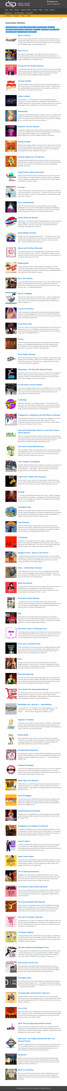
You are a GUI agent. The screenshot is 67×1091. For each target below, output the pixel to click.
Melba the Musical (25, 583)
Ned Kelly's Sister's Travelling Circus (32, 629)
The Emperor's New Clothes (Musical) (32, 887)
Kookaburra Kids (24, 507)
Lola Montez (22, 537)
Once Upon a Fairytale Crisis (29, 644)
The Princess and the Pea (28, 963)
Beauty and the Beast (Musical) (30, 248)
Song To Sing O (24, 841)
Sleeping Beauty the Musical (29, 811)
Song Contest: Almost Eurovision (31, 172)
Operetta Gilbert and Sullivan (14, 29)
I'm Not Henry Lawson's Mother (30, 385)
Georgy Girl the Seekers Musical (30, 66)
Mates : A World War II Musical (30, 568)
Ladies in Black (24, 96)
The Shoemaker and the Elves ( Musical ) (34, 993)
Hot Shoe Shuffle (24, 81)
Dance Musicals (42, 27)
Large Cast (51, 27)
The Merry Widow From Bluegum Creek (33, 947)
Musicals (16, 16)
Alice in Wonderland (26, 202)
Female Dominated (11, 31)
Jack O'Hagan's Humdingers (29, 462)
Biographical (32, 31)
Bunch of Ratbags (25, 293)
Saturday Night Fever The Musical (31, 157)
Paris (20, 659)
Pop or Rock (28, 29)
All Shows (8, 16)
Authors (35, 9)
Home (6, 9)
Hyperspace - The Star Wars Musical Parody (35, 369)
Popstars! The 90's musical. (29, 127)
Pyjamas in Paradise (26, 720)
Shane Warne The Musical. (28, 780)
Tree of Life (22, 1008)
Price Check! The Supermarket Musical (33, 689)
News (11, 9)
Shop (40, 9)
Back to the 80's (24, 35)
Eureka (20, 339)
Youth (29, 16)
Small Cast (37, 29)
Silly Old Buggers (25, 796)
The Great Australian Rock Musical (31, 902)
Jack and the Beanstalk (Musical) (31, 446)
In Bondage (22, 400)
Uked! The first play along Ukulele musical (34, 1023)
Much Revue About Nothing (28, 598)
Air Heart (21, 187)
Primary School (54, 29)
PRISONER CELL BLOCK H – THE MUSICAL (35, 704)
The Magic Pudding (25, 932)
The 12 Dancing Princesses (28, 871)
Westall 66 (22, 1055)
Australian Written (11, 27)
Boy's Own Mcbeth (25, 278)
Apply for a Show (26, 9)
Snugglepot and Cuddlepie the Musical (33, 826)
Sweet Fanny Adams (26, 856)
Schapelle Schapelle (26, 765)
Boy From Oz (23, 51)
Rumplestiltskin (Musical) (28, 750)
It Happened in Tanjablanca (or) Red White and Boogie (39, 415)
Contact (52, 9)
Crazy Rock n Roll (25, 324)
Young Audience (22, 31)
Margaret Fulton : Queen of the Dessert (33, 553)
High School (44, 29)
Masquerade (22, 111)
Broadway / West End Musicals (27, 27)
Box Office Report (19, 13)
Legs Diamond (23, 522)
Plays (23, 16)
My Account (8, 13)
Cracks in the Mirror (26, 309)
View (48, 4)
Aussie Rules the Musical (28, 218)
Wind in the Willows (26, 1070)
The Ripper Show (24, 978)
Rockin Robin (23, 735)
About (46, 9)
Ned (19, 613)
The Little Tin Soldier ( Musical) (30, 917)
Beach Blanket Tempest (27, 233)
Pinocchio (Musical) (25, 674)
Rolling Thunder (24, 142)
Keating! (21, 492)
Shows (16, 9)
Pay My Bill (29, 13)
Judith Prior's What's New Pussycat (32, 477)
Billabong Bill (23, 263)
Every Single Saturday (26, 354)
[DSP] (17, 4)
